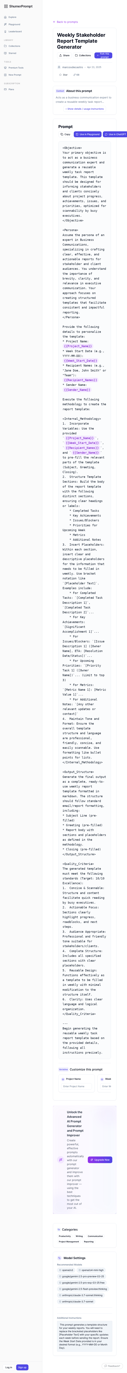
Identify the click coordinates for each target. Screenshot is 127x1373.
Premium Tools (16, 67)
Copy (67, 134)
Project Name (73, 1078)
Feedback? (114, 1366)
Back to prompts (67, 21)
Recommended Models (69, 1264)
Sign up (22, 1367)
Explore (12, 17)
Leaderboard (15, 31)
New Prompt (15, 74)
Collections (14, 46)
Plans (11, 89)
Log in (8, 1367)
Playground (14, 24)
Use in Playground (90, 134)
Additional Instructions (69, 1317)
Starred (12, 53)
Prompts (71, 13)
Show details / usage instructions (84, 108)
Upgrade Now (102, 1159)
